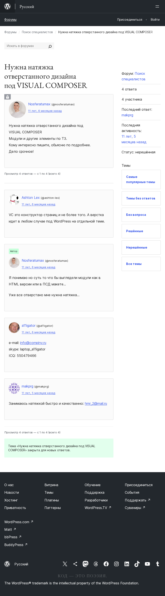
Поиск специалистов (37, 32)
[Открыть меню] (158, 6)
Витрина (51, 485)
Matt (10, 529)
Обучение (93, 485)
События (132, 492)
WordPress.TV (98, 508)
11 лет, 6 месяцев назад (45, 110)
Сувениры (135, 508)
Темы (48, 492)
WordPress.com (19, 522)
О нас (9, 485)
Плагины (51, 500)
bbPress (13, 537)
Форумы (10, 19)
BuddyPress (16, 545)
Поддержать (138, 500)
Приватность (15, 508)
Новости (11, 492)
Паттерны (52, 508)
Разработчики (96, 500)
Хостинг (11, 500)
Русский (21, 564)
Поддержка (94, 492)
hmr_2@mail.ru (96, 403)
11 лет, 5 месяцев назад (38, 393)
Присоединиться (139, 485)
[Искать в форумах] (50, 45)
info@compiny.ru (33, 343)
